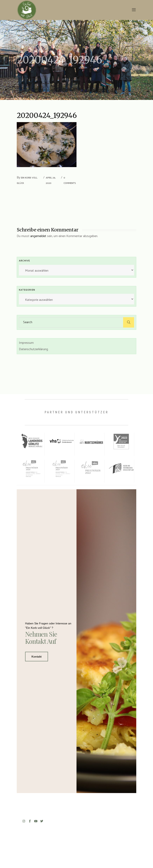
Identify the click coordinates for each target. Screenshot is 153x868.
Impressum (26, 343)
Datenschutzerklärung (33, 349)
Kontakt (36, 656)
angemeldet (38, 236)
